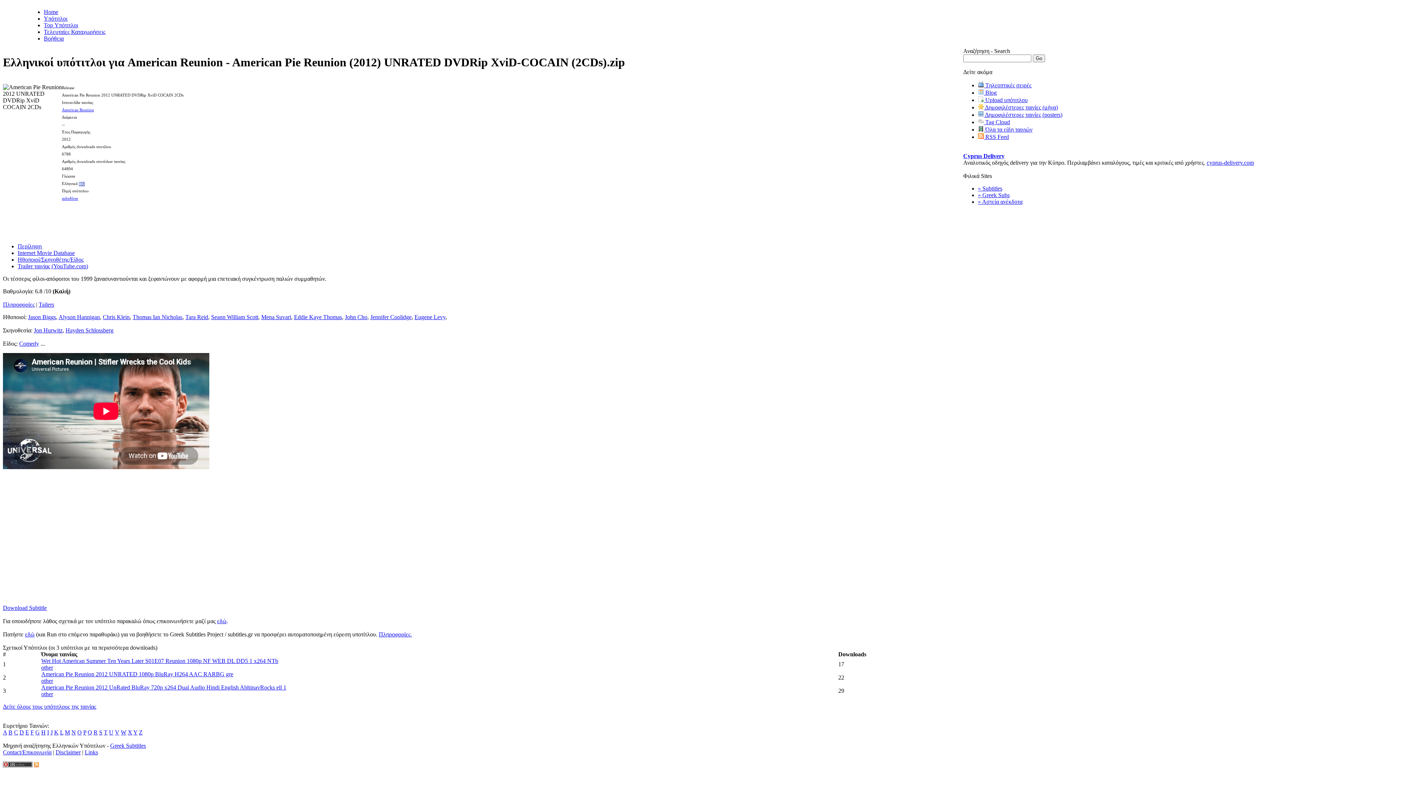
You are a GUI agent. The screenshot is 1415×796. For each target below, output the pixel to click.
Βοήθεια (54, 38)
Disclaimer (68, 752)
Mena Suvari (276, 317)
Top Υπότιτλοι (61, 25)
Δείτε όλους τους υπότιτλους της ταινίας (49, 707)
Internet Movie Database (46, 253)
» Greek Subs (994, 195)
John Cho (356, 317)
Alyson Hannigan (79, 317)
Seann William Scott (234, 317)
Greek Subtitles (128, 746)
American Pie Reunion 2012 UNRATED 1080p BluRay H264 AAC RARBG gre (137, 674)
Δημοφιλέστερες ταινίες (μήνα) (1021, 107)
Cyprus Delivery (984, 156)
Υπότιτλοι (55, 18)
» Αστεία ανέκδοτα (1000, 202)
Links (91, 752)
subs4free (70, 198)
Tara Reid (196, 317)
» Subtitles (990, 188)
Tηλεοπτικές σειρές (1007, 85)
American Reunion (78, 110)
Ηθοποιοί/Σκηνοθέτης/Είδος (51, 259)
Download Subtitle (25, 608)
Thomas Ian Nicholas (157, 317)
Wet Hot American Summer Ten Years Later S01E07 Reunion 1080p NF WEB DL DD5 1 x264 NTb (159, 661)
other (47, 667)
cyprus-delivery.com (1230, 163)
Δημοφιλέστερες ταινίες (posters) (1023, 115)
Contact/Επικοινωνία (27, 752)
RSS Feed (996, 137)
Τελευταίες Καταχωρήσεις (74, 32)
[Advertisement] (483, 220)
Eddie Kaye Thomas (318, 317)
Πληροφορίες (19, 304)
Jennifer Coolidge (391, 317)
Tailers (46, 304)
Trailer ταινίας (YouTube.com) (53, 266)
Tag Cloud (997, 122)
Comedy (29, 344)
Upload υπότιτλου (1006, 100)
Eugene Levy (430, 317)
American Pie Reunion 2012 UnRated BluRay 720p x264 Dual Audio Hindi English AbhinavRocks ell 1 (163, 687)
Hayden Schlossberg (89, 330)
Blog (990, 93)
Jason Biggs (42, 317)
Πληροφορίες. (395, 634)
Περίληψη (30, 246)
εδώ (222, 621)
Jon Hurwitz (48, 330)
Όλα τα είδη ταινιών (1008, 129)
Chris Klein (116, 317)
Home (51, 12)
